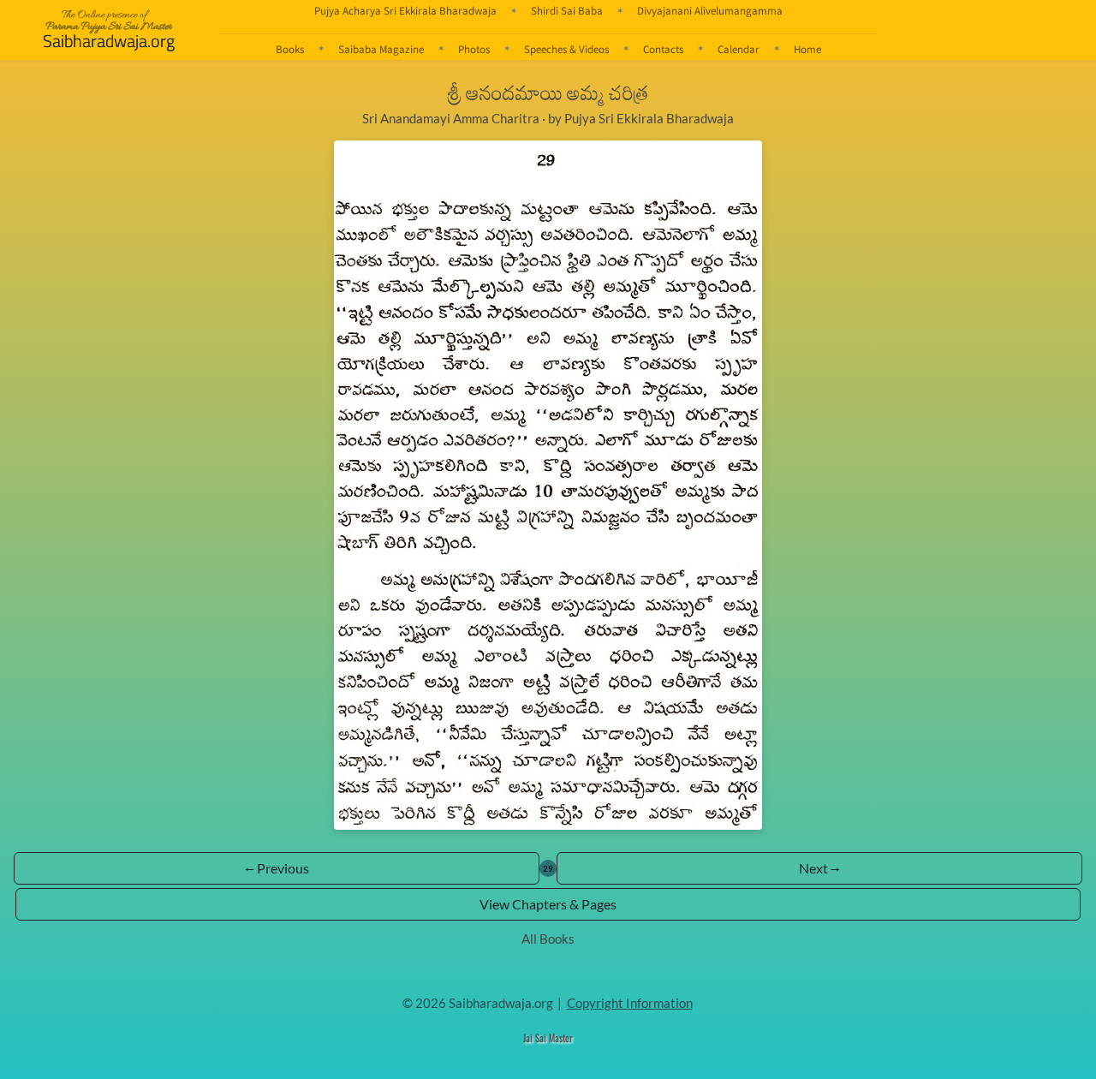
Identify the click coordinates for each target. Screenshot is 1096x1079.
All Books (548, 938)
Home (807, 49)
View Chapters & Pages (548, 904)
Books (290, 49)
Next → (819, 868)
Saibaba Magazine (381, 49)
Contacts (663, 49)
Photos (474, 49)
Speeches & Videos (566, 49)
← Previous (277, 868)
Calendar (738, 49)
